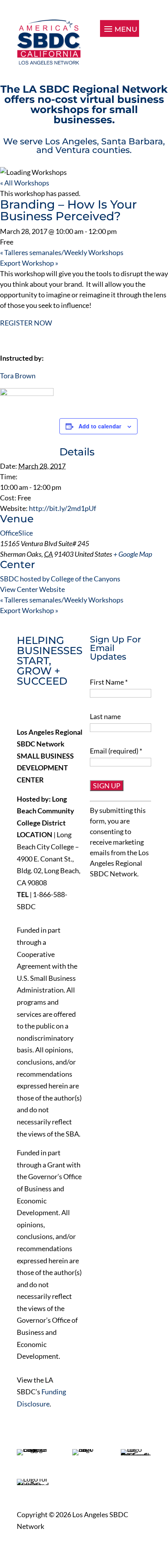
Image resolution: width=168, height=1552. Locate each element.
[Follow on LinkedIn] (56, 708)
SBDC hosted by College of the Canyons (60, 578)
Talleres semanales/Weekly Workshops (61, 252)
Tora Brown (18, 375)
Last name (105, 716)
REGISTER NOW (26, 322)
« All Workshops (24, 182)
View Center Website (32, 589)
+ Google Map (132, 554)
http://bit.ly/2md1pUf (62, 508)
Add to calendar (100, 426)
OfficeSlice (16, 533)
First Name (109, 682)
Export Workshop (29, 263)
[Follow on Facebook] (23, 708)
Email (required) (116, 750)
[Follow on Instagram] (72, 708)
